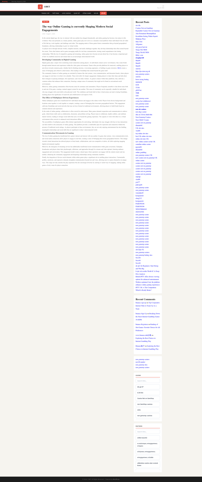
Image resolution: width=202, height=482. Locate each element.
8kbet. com (139, 55)
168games (139, 44)
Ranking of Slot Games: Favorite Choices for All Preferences (148, 327)
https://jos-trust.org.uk (143, 71)
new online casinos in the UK (145, 141)
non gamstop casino (142, 98)
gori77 (138, 182)
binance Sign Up (141, 313)
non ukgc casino (141, 112)
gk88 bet (138, 90)
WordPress (116, 479)
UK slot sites (140, 128)
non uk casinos (141, 109)
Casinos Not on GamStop (144, 28)
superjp (138, 176)
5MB (137, 93)
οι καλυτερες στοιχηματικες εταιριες (147, 445)
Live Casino (66, 13)
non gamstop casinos (142, 74)
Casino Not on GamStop (145, 398)
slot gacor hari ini (141, 47)
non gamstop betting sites (144, 255)
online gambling (141, 152)
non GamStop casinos (144, 404)
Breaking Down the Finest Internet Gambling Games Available (148, 316)
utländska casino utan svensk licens (147, 464)
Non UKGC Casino (142, 120)
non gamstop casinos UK (144, 155)
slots (139, 410)
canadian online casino (143, 144)
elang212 (139, 198)
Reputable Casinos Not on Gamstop (147, 31)
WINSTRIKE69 (141, 209)
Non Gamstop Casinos (143, 117)
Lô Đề (103, 13)
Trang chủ (45, 13)
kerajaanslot (140, 195)
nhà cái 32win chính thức (144, 114)
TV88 (138, 87)
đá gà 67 (140, 387)
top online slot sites (142, 133)
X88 (137, 95)
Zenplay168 (140, 57)
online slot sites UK (142, 139)
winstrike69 (139, 193)
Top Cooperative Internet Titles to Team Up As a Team (148, 305)
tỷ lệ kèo (140, 393)
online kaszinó (142, 438)
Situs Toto (139, 41)
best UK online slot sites (144, 136)
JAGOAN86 (140, 212)
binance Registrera (142, 324)
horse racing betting (142, 79)
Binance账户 (140, 346)
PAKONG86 (140, 203)
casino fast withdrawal (143, 101)
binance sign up (141, 302)
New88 (138, 258)
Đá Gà (96, 13)
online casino (140, 160)
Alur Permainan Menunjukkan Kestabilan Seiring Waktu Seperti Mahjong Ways (147, 36)
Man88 (138, 60)
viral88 (138, 131)
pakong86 (139, 185)
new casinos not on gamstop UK (146, 158)
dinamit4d (139, 125)
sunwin (138, 68)
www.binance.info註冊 (143, 335)
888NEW (139, 82)
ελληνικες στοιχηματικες (146, 451)
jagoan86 (139, 147)
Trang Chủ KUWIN (142, 52)
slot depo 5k (140, 249)
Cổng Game (87, 13)
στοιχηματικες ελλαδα (145, 457)
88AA (119, 68)
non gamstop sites (141, 365)
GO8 (137, 85)
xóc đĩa (138, 25)
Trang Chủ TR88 (141, 50)
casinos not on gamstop (143, 123)
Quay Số (77, 13)
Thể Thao (55, 13)
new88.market (140, 362)
